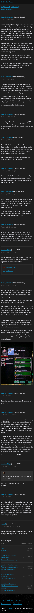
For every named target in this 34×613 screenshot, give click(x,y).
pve (16, 560)
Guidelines (18, 600)
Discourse (12, 608)
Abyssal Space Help (10, 6)
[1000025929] (17, 363)
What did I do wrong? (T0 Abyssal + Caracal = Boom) (9, 586)
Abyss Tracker (8, 271)
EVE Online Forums (7, 2)
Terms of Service (6, 604)
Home (3, 600)
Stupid (3, 548)
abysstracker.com (11, 267)
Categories (10, 600)
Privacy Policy (17, 604)
